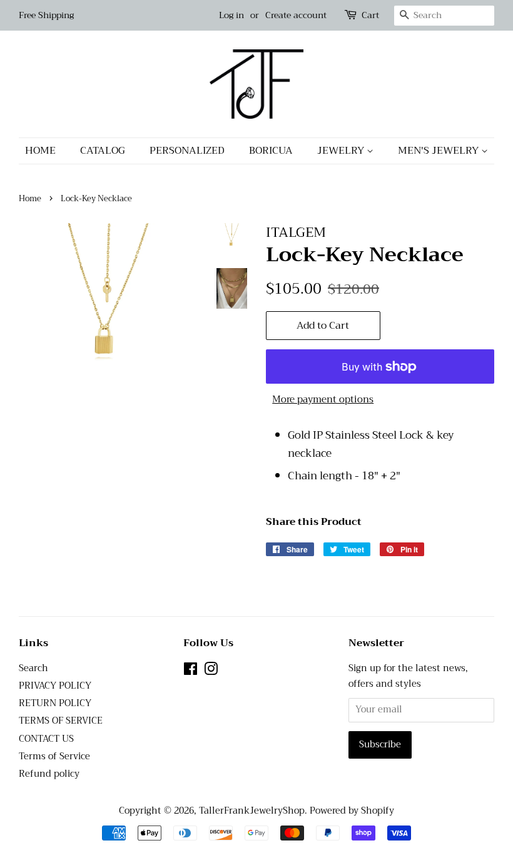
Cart (370, 15)
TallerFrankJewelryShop (252, 811)
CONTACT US (46, 739)
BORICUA (271, 150)
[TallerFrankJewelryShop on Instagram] (211, 671)
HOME (40, 150)
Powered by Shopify (352, 811)
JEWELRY (342, 150)
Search (33, 668)
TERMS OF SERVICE (61, 721)
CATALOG (102, 150)
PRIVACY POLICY (55, 686)
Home (30, 199)
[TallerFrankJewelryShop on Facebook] (190, 671)
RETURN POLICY (55, 703)
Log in (231, 14)
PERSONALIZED (187, 150)
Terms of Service (54, 756)
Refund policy (49, 774)
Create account (296, 14)
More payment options (322, 399)
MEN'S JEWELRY (439, 150)
